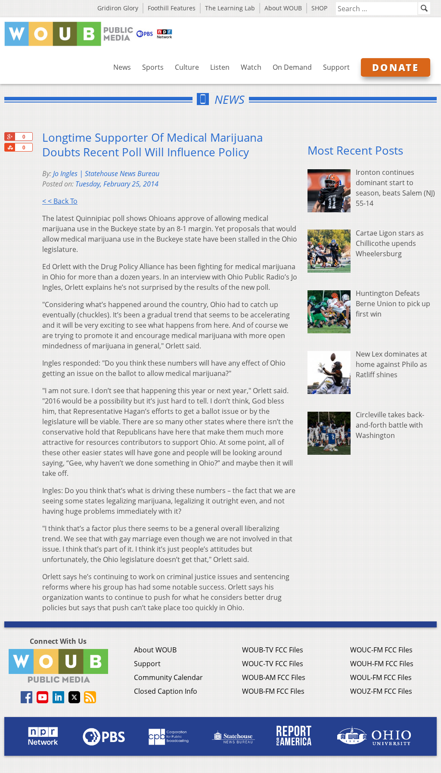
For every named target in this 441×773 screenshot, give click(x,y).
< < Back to (60, 201)
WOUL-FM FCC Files (381, 677)
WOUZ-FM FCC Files (381, 691)
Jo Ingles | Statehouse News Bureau (106, 173)
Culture (187, 67)
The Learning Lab (230, 8)
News (122, 67)
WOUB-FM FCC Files (273, 691)
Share (9, 147)
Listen (220, 67)
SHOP (319, 8)
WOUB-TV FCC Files (272, 650)
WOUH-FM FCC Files (381, 663)
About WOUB (283, 8)
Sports (153, 67)
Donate (395, 67)
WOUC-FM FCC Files (381, 650)
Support (336, 67)
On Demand (292, 67)
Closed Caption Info (165, 691)
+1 (9, 136)
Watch (251, 67)
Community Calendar (168, 677)
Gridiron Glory (117, 8)
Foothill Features (172, 8)
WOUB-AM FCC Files (273, 677)
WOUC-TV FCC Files (272, 663)
